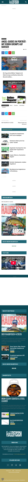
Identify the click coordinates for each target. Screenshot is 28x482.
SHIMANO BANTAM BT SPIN (17, 413)
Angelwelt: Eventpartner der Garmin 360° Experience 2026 (18, 149)
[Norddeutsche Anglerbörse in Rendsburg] (5, 171)
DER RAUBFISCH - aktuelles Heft (8, 331)
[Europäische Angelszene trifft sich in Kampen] (5, 135)
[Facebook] (2, 52)
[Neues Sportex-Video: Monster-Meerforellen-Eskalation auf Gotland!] (5, 348)
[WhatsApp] (13, 52)
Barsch (11, 105)
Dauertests (4, 395)
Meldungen (3, 5)
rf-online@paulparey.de (19, 454)
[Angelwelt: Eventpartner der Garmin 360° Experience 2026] (5, 149)
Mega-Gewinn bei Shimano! (22, 123)
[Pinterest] (9, 52)
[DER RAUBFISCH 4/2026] (13, 220)
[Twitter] (6, 52)
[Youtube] (20, 465)
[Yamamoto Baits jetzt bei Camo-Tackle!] (5, 142)
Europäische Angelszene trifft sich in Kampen (17, 356)
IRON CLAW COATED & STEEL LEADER (13, 400)
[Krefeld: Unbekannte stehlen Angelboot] (5, 163)
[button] (2, 2)
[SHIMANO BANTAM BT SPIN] (5, 415)
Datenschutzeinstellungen (14, 472)
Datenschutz (18, 470)
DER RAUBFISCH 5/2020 (7, 122)
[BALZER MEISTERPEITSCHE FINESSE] (5, 422)
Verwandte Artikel (7, 129)
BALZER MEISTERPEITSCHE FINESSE (16, 421)
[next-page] (5, 176)
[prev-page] (2, 176)
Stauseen (4, 107)
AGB (13, 470)
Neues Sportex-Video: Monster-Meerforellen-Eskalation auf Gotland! (18, 348)
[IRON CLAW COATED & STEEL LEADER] (14, 387)
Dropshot (16, 105)
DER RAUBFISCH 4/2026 (7, 201)
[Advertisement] (14, 23)
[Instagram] (12, 465)
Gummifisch (21, 105)
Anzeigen (12, 351)
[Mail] (16, 465)
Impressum (8, 470)
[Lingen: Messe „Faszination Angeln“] (5, 156)
